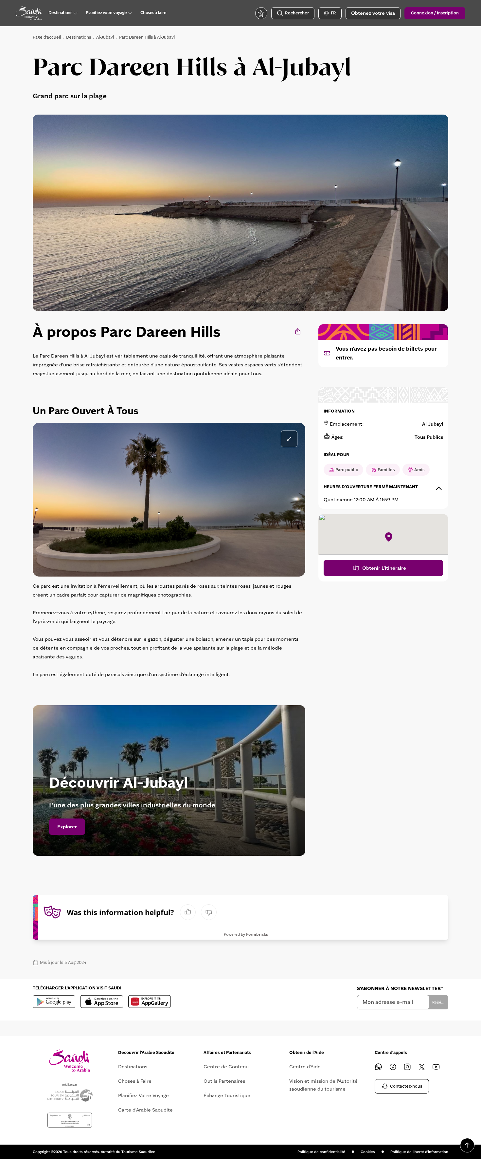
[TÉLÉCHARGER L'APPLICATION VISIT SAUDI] (54, 1001)
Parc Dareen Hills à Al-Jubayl (147, 37)
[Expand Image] (289, 439)
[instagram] (407, 1066)
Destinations (78, 37)
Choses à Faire (134, 1081)
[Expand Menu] (75, 13)
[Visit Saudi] (69, 1060)
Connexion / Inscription (435, 13)
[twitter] (422, 1066)
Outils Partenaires (224, 1081)
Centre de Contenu (226, 1066)
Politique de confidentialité (321, 1152)
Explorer (67, 826)
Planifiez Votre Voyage (143, 1095)
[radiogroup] (198, 912)
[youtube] (436, 1066)
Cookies (368, 1152)
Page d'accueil (47, 37)
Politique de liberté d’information (419, 1152)
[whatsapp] (378, 1066)
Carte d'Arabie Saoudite (145, 1110)
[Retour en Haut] (467, 1145)
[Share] (298, 331)
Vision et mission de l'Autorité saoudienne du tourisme (323, 1085)
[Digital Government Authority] (70, 1120)
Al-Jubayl (105, 37)
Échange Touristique (227, 1095)
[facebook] (393, 1066)
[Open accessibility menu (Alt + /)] (261, 13)
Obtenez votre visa (373, 13)
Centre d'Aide (305, 1066)
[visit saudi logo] (29, 13)
